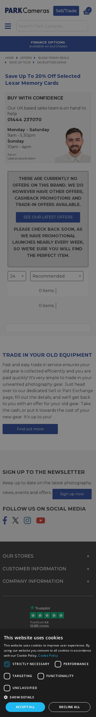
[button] (48, 697)
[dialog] (48, 673)
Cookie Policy (48, 655)
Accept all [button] (25, 707)
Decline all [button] (69, 707)
